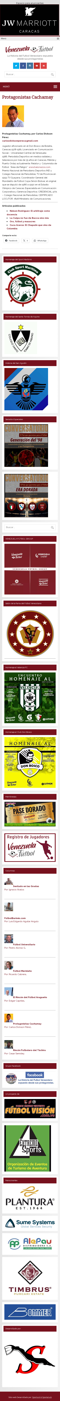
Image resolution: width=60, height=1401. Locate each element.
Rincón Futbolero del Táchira (29, 1050)
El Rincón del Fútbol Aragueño (30, 997)
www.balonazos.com (39, 167)
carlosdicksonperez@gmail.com (20, 141)
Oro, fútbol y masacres (22, 221)
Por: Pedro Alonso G (15, 948)
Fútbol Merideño (22, 971)
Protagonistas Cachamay (27, 1024)
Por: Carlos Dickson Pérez (17, 1027)
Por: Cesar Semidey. (14, 1053)
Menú (3, 38)
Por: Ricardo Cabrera (15, 974)
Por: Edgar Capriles (14, 1000)
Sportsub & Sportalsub (42, 1397)
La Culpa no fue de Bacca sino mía (29, 218)
